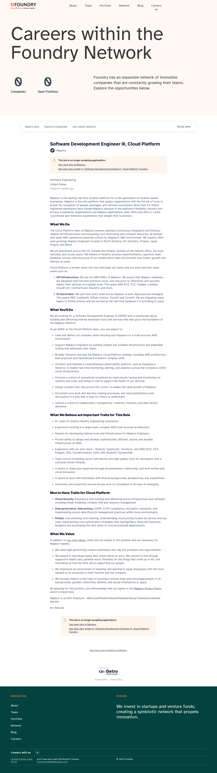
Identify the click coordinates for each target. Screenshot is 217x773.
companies (55, 126)
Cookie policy (116, 679)
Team (14, 712)
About (14, 705)
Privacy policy (101, 679)
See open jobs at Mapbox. (72, 164)
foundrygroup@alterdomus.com (52, 762)
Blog (14, 732)
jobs (32, 126)
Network (16, 725)
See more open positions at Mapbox (108, 650)
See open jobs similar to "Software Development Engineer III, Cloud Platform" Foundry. (103, 169)
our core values (76, 540)
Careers (16, 739)
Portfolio (16, 719)
